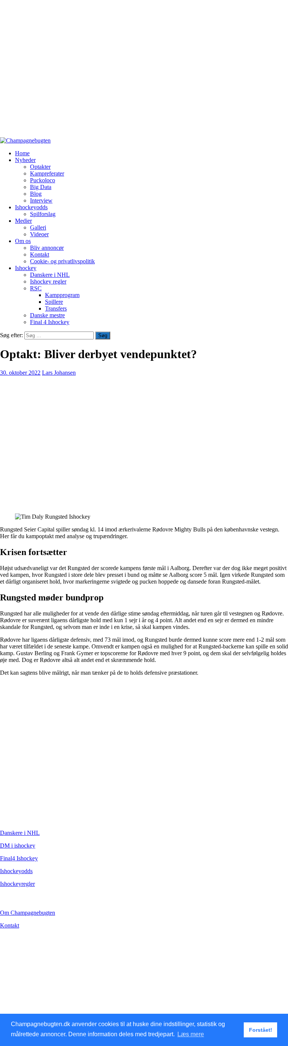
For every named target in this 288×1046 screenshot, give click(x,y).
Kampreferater (47, 173)
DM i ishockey (17, 845)
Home (22, 153)
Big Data (40, 187)
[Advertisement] (144, 72)
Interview (41, 200)
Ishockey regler (48, 281)
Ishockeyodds (31, 207)
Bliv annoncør (47, 248)
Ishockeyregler (17, 884)
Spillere (54, 302)
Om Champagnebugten (27, 912)
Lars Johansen (59, 372)
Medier (23, 221)
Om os (23, 241)
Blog (36, 194)
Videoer (39, 234)
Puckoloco (42, 180)
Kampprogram (62, 295)
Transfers (56, 308)
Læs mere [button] (190, 1034)
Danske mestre (47, 315)
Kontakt (39, 254)
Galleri (38, 227)
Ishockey (25, 268)
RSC (36, 288)
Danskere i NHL (50, 275)
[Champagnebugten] (25, 140)
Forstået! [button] (260, 1030)
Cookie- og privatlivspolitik (62, 261)
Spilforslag (43, 214)
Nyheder (25, 160)
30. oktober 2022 (20, 372)
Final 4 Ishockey (49, 322)
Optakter (40, 167)
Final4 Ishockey (19, 858)
